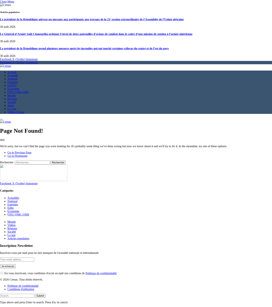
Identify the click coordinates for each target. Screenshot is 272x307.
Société (11, 102)
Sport (10, 105)
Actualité (12, 75)
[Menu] (1, 119)
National (12, 78)
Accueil (11, 72)
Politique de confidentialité (101, 273)
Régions (12, 98)
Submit (40, 295)
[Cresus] (5, 65)
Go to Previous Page (19, 152)
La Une (11, 108)
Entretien (12, 82)
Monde (11, 95)
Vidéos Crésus (15, 112)
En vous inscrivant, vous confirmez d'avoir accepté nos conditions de (60, 273)
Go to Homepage (17, 155)
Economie (13, 88)
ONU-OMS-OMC (18, 92)
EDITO (11, 85)
